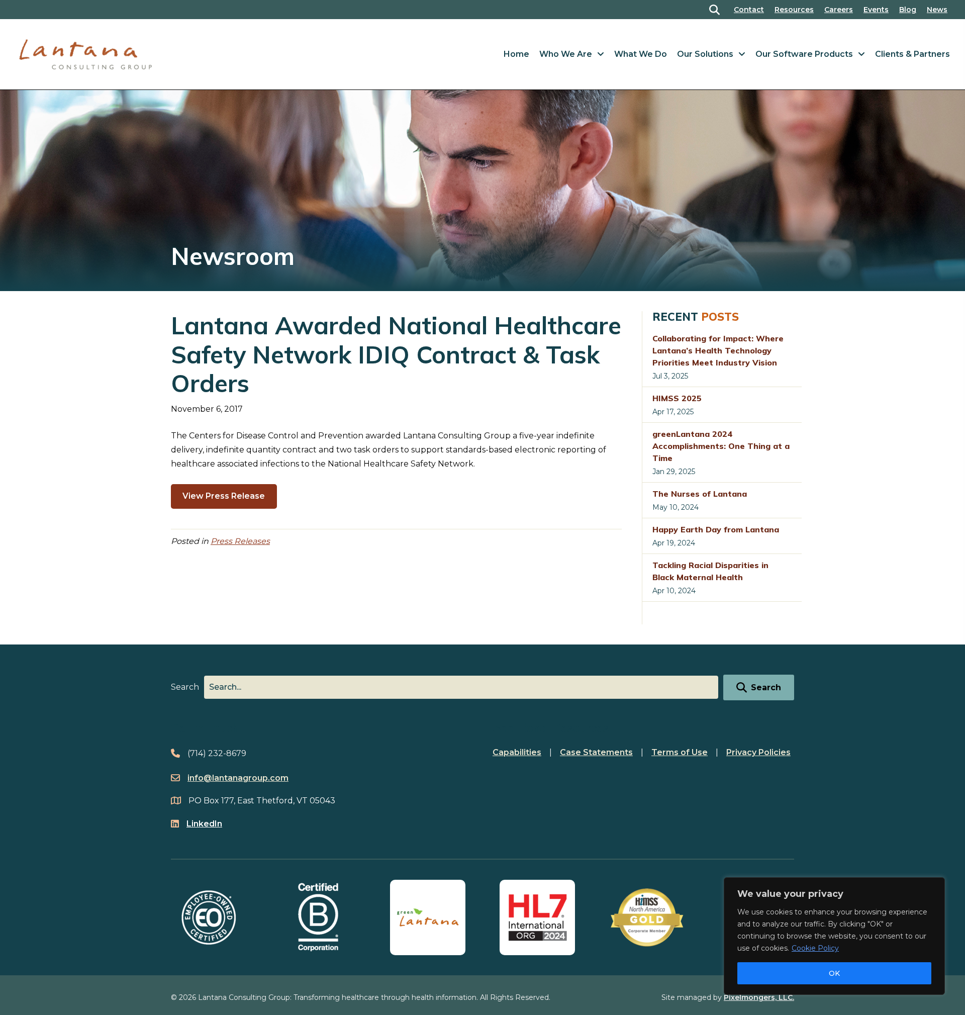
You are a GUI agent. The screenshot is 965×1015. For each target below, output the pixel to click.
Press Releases (240, 541)
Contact (749, 9)
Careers (838, 9)
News (937, 9)
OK (834, 973)
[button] (716, 10)
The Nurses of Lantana (699, 494)
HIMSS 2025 (677, 398)
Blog (907, 9)
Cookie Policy (815, 948)
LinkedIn (204, 823)
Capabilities (517, 752)
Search (185, 687)
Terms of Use (679, 752)
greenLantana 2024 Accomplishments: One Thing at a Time (721, 446)
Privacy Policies (758, 752)
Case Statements (596, 752)
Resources (794, 9)
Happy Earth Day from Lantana (715, 529)
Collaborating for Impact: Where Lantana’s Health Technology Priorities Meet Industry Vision (718, 350)
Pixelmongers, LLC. (759, 997)
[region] (834, 936)
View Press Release (223, 496)
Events (876, 9)
